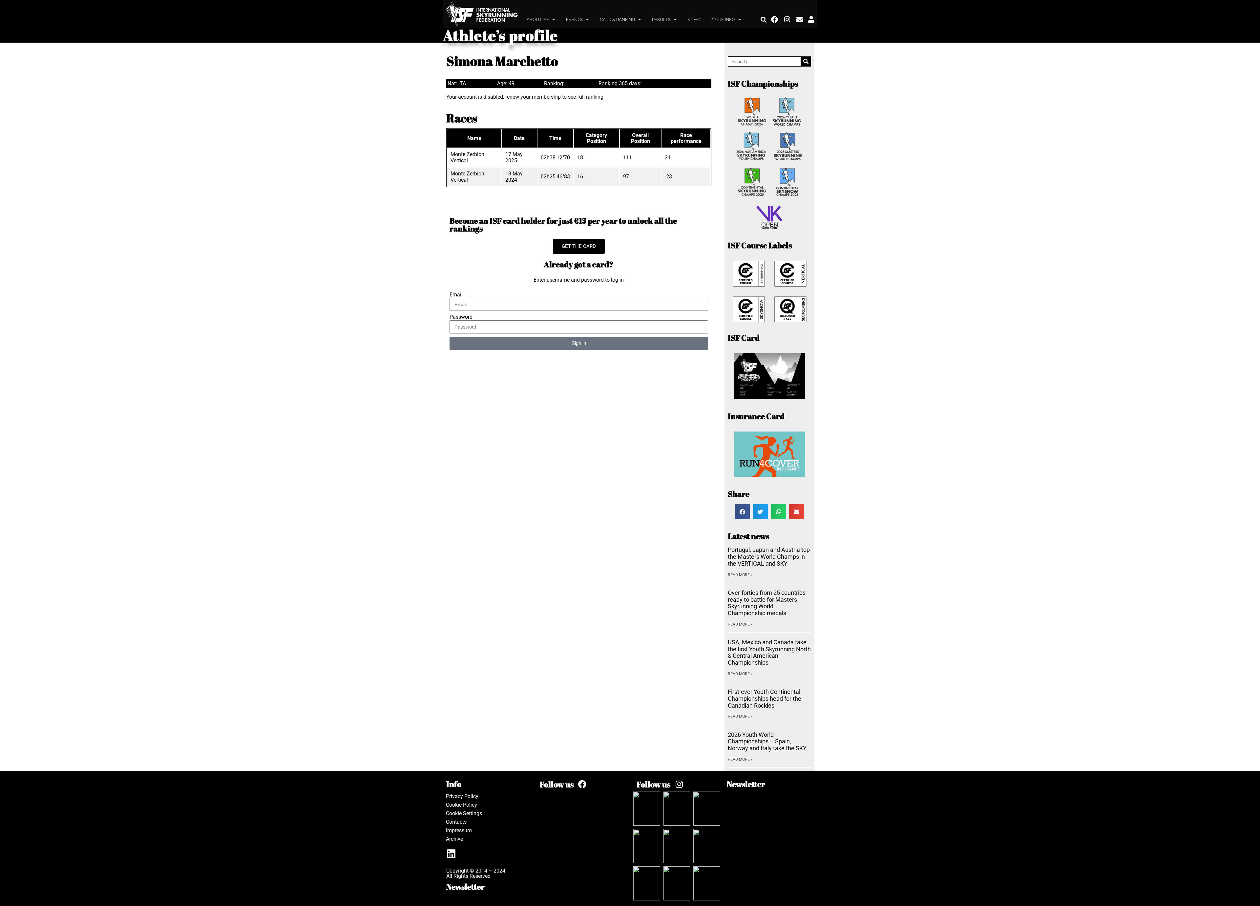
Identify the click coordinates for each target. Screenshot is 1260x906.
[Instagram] (787, 19)
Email (456, 295)
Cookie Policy (461, 805)
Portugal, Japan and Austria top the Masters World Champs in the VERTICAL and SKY (769, 556)
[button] (763, 19)
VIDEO (694, 19)
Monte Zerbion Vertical (467, 157)
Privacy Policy (462, 796)
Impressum (459, 830)
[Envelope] (800, 19)
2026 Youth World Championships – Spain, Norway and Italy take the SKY (767, 741)
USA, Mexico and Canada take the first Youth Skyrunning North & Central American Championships (769, 652)
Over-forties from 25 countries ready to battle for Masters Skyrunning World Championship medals (767, 602)
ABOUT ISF (538, 19)
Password (461, 317)
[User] (811, 19)
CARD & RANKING (617, 19)
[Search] (806, 61)
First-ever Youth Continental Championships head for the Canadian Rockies (764, 698)
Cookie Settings (464, 813)
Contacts (456, 822)
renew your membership (533, 97)
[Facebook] (774, 19)
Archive (454, 839)
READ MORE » (740, 575)
